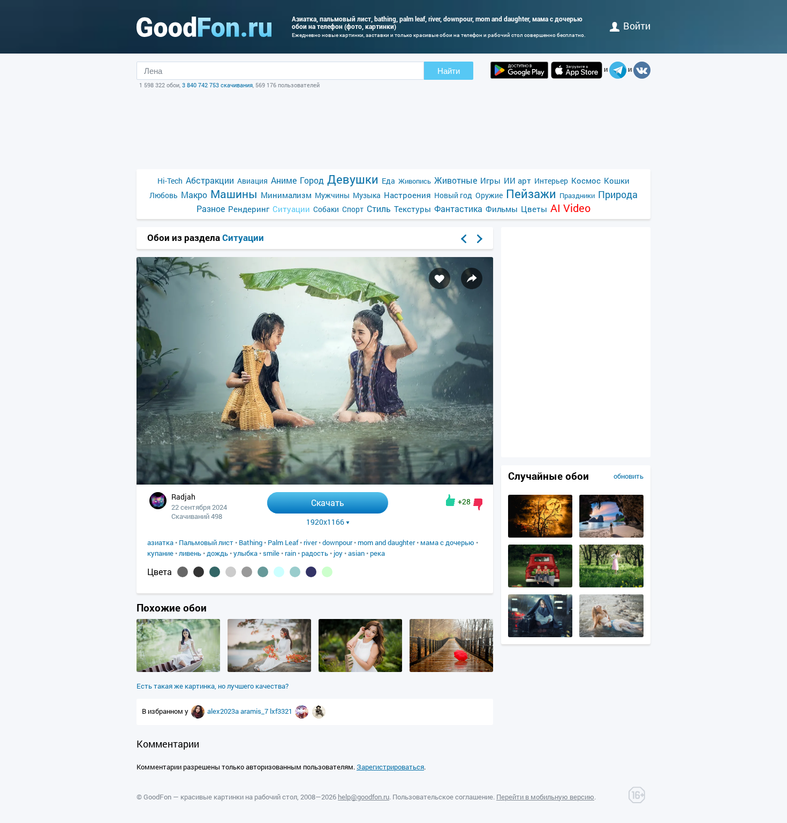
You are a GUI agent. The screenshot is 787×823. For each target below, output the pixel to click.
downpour (337, 542)
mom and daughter (386, 542)
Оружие (489, 195)
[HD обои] (519, 70)
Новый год (453, 195)
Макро (194, 194)
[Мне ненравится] (477, 504)
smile (271, 553)
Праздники (577, 195)
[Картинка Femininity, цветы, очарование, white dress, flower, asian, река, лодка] (178, 669)
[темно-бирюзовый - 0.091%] (214, 572)
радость (314, 553)
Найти (448, 70)
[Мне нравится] (450, 500)
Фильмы (502, 208)
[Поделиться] (471, 278)
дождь (217, 553)
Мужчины (332, 195)
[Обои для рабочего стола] (204, 27)
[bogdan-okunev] (302, 711)
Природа (618, 194)
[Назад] (463, 239)
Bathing (250, 542)
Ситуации (291, 208)
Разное (210, 208)
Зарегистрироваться (390, 767)
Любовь (163, 195)
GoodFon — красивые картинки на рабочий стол (220, 797)
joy (338, 553)
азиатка (160, 542)
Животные (455, 180)
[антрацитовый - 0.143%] (198, 572)
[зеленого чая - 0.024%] (327, 572)
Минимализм (286, 195)
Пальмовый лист (206, 542)
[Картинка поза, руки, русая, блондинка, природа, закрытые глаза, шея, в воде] (611, 634)
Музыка (367, 195)
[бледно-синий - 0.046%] (295, 572)
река (377, 553)
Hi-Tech (170, 181)
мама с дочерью (447, 542)
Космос (586, 180)
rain (290, 553)
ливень (190, 553)
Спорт (353, 209)
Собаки (326, 209)
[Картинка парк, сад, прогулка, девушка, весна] (611, 585)
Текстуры (412, 208)
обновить (629, 476)
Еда (388, 181)
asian (356, 553)
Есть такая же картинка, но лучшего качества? (213, 686)
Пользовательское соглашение (442, 797)
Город (312, 180)
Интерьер (551, 181)
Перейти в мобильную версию (545, 797)
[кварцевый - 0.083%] (246, 572)
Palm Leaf (283, 542)
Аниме (284, 180)
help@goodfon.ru (363, 797)
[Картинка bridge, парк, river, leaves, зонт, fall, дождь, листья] (451, 669)
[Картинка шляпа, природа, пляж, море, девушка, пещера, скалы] (611, 535)
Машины (234, 194)
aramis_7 (255, 711)
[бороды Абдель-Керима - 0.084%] (230, 572)
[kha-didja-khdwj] (198, 711)
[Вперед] (479, 239)
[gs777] (319, 711)
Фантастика (458, 208)
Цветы (534, 208)
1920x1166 (325, 522)
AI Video (570, 208)
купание (160, 553)
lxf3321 (282, 711)
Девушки (353, 179)
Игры (490, 180)
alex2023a (223, 711)
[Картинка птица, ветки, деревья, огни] (540, 535)
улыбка (245, 553)
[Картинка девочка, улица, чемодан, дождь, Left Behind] (540, 634)
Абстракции (210, 180)
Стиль (379, 208)
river (310, 542)
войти (636, 25)
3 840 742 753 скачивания (217, 85)
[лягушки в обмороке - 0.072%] (263, 572)
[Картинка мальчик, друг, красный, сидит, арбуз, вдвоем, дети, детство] (540, 585)
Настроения (407, 195)
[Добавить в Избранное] (439, 278)
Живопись (414, 181)
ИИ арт (517, 180)
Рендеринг (248, 208)
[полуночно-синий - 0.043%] (311, 572)
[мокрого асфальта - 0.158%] (182, 572)
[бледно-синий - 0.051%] (279, 572)
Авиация (252, 181)
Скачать (327, 502)
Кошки (617, 180)
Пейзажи (531, 193)
